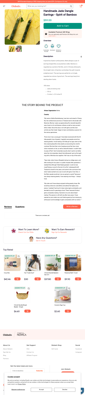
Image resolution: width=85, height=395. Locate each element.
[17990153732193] (17, 278)
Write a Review (72, 207)
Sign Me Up (6, 352)
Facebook (78, 349)
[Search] (71, 6)
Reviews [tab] (8, 207)
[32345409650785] (78, 278)
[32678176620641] (38, 278)
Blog (4, 355)
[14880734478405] (58, 278)
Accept (41, 390)
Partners (6, 359)
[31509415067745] (68, 311)
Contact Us (30, 352)
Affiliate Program (32, 355)
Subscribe (39, 371)
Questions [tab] (19, 207)
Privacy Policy (22, 384)
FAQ (28, 349)
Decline (64, 390)
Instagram (78, 352)
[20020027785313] (27, 311)
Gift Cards (54, 349)
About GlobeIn (8, 349)
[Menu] (4, 6)
